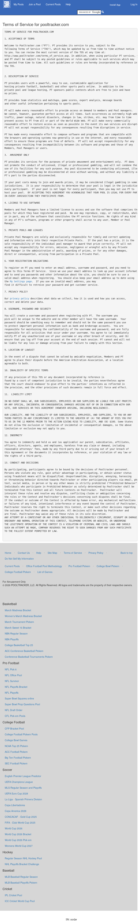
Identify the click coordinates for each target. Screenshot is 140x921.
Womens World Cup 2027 (19, 845)
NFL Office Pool (13, 675)
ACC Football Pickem (16, 751)
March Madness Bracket (18, 610)
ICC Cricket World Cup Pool (20, 901)
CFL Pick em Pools (15, 716)
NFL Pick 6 (11, 669)
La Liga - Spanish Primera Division (23, 799)
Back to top (127, 552)
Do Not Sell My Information (19, 558)
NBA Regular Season (16, 633)
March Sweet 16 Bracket (18, 627)
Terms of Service (73, 552)
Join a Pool (35, 4)
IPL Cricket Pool (13, 895)
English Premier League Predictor (23, 776)
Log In (134, 4)
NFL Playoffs (11, 692)
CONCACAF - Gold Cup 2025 (21, 816)
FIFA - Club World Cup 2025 (20, 822)
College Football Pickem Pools (21, 734)
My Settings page (21, 281)
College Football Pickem (18, 572)
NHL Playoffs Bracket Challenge (22, 864)
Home (8, 552)
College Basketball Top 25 (19, 645)
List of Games (44, 572)
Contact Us (24, 552)
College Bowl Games (16, 740)
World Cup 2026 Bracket (18, 834)
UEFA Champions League (19, 782)
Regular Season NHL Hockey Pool (23, 858)
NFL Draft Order (13, 710)
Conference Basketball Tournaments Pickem (29, 656)
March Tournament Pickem (19, 622)
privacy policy (19, 298)
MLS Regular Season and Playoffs (23, 787)
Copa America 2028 (15, 811)
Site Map (52, 552)
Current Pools (53, 4)
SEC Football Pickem (16, 763)
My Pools (19, 4)
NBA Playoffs (12, 639)
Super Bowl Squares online (19, 698)
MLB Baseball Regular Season (21, 876)
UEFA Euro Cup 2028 (16, 793)
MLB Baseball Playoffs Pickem (21, 882)
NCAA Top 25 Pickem (16, 746)
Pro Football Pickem (79, 566)
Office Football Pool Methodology (44, 566)
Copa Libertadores (15, 805)
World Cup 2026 (13, 828)
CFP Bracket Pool (14, 728)
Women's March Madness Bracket (23, 616)
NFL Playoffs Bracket (16, 686)
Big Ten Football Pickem (18, 757)
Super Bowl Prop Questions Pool (22, 704)
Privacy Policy (95, 552)
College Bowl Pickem (108, 566)
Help (68, 4)
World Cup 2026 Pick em (18, 840)
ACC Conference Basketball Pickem (24, 651)
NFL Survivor (12, 681)
